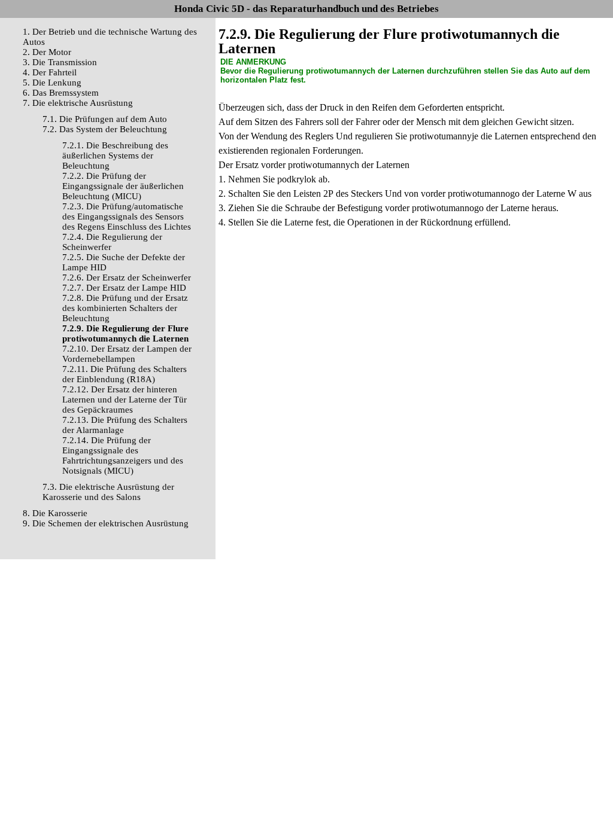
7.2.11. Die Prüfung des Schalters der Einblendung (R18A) (124, 374)
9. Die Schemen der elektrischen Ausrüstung (106, 523)
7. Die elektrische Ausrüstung (78, 103)
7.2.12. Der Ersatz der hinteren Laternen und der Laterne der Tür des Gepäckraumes (124, 399)
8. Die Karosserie (55, 513)
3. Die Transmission (60, 62)
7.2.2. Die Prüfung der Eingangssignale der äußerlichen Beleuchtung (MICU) (123, 186)
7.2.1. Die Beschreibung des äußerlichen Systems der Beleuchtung (115, 155)
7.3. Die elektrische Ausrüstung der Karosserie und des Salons (108, 492)
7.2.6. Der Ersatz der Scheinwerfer (126, 277)
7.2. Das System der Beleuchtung (105, 129)
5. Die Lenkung (52, 82)
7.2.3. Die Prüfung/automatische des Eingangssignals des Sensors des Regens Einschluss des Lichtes (126, 216)
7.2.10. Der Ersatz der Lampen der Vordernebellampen (127, 354)
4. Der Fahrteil (50, 72)
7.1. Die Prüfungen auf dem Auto (105, 119)
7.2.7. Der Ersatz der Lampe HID (124, 287)
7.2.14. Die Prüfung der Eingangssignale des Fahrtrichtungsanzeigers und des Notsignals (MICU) (122, 455)
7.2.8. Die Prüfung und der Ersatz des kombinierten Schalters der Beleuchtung (125, 308)
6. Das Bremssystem (61, 92)
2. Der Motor (47, 52)
